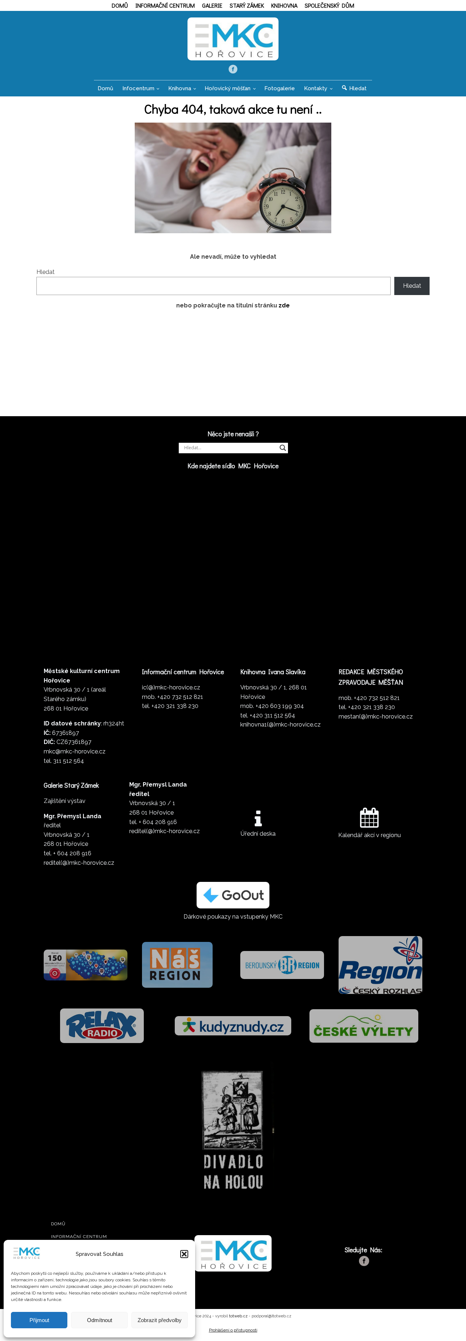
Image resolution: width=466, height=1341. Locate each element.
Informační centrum (165, 5)
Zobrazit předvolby (160, 1320)
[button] (184, 1254)
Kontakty (315, 88)
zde (284, 305)
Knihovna (284, 5)
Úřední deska (258, 833)
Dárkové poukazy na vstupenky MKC (233, 916)
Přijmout (39, 1320)
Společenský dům (329, 5)
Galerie (212, 5)
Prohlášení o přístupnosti (233, 1330)
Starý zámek (247, 5)
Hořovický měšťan (227, 88)
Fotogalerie (279, 88)
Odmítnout (99, 1320)
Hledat (45, 271)
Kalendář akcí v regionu (369, 835)
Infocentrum (138, 88)
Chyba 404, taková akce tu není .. (233, 108)
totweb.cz (238, 1316)
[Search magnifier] (283, 448)
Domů (120, 5)
